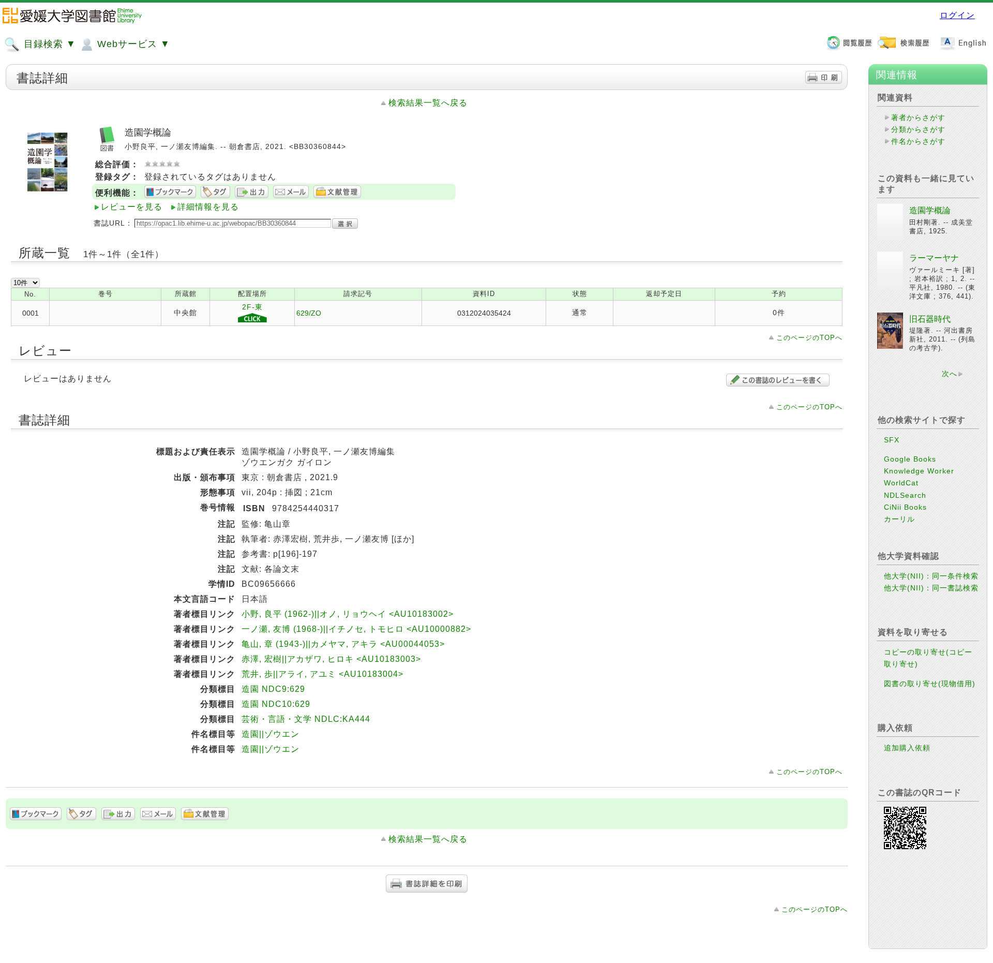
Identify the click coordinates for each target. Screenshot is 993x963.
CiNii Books (905, 507)
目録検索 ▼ (48, 44)
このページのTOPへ (809, 338)
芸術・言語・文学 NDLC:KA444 (306, 719)
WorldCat (901, 483)
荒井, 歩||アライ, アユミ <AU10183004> (322, 674)
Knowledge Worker (919, 471)
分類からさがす (918, 129)
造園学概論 (930, 210)
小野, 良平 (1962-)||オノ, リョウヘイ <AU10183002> (348, 614)
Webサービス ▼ (132, 44)
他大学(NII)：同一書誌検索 (931, 588)
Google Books (910, 459)
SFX (891, 440)
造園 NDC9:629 (273, 689)
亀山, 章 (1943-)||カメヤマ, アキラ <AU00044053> (343, 644)
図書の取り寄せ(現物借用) (929, 683)
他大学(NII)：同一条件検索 (931, 576)
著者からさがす (918, 117)
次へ (949, 373)
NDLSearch (905, 495)
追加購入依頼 (907, 748)
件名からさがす (918, 141)
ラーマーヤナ (934, 258)
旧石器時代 (930, 319)
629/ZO (308, 313)
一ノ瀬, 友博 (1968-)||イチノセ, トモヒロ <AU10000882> (356, 629)
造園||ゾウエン (270, 734)
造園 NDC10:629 (276, 704)
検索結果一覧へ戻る (428, 102)
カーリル (899, 519)
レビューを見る (131, 206)
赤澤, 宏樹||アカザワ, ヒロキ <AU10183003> (331, 659)
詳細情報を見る (208, 206)
